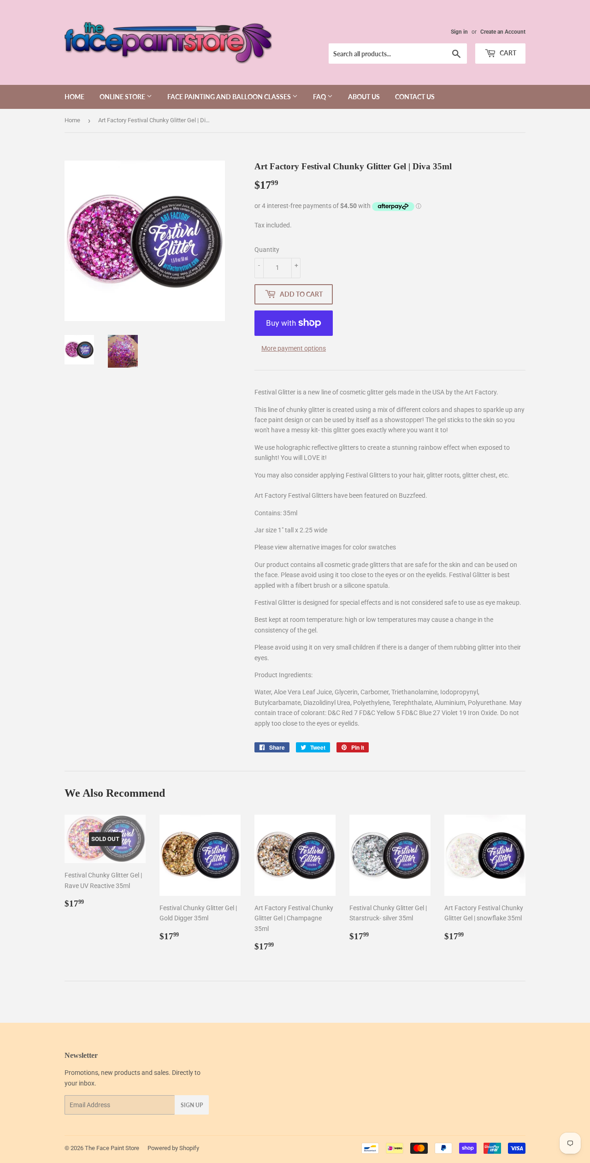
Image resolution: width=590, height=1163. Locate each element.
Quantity (266, 249)
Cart (507, 53)
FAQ (320, 97)
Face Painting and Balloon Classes (229, 97)
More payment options (293, 348)
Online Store (123, 97)
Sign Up (192, 1105)
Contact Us (415, 97)
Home (74, 97)
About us (364, 97)
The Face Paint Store (112, 1148)
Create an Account (502, 32)
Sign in (459, 32)
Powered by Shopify (173, 1148)
